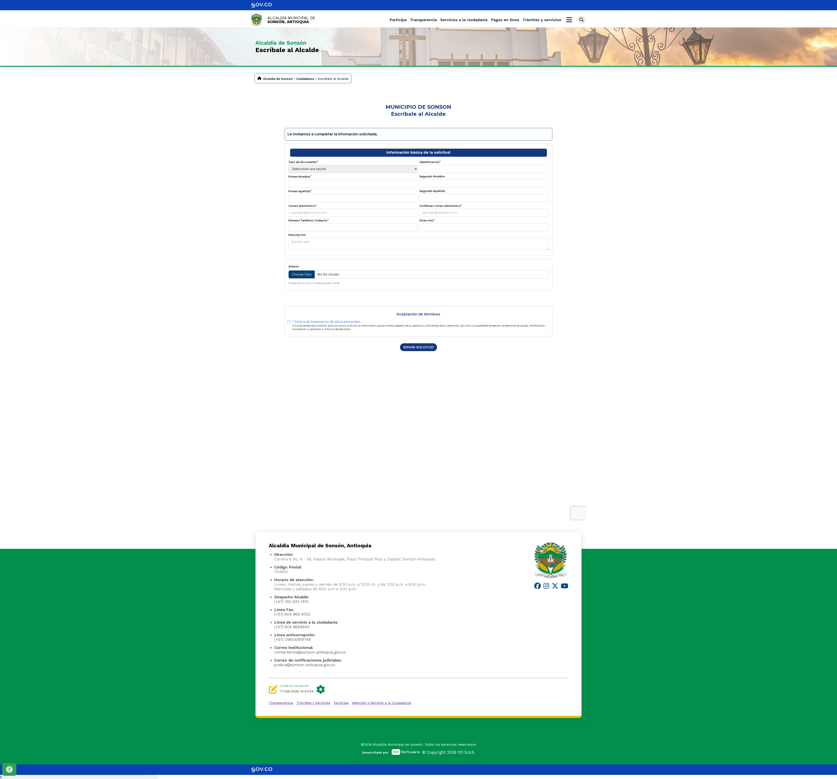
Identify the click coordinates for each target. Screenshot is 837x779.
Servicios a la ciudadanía (463, 19)
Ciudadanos (305, 78)
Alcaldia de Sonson (278, 78)
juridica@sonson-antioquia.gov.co (304, 664)
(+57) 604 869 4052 (292, 614)
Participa (398, 19)
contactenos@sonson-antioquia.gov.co (310, 652)
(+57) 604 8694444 (291, 626)
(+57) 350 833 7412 (291, 601)
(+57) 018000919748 (292, 639)
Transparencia (423, 19)
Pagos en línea (505, 19)
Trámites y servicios (541, 19)
